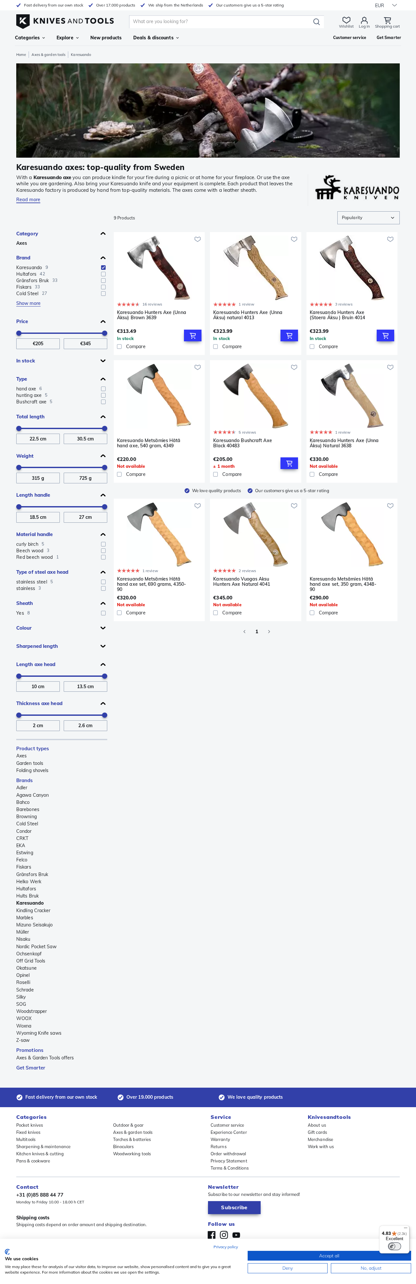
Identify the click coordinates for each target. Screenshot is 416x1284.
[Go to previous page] (244, 631)
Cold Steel (27, 824)
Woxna (24, 1026)
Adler (22, 788)
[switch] (394, 1246)
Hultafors (26, 889)
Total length (30, 416)
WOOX (24, 1018)
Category (27, 233)
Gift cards (317, 1132)
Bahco (23, 802)
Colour (24, 628)
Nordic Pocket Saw (36, 947)
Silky (21, 997)
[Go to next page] (269, 631)
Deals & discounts (153, 38)
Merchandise (320, 1139)
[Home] (65, 20)
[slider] (18, 333)
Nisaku (23, 939)
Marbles (24, 918)
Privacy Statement (229, 1160)
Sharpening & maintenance (43, 1146)
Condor (24, 831)
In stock (25, 361)
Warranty (220, 1139)
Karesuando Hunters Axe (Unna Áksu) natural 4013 (247, 315)
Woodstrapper (31, 1011)
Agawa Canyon (32, 795)
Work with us (321, 1146)
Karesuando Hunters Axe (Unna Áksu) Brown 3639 (151, 315)
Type (21, 379)
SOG (21, 1004)
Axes (21, 243)
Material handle (34, 534)
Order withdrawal (228, 1153)
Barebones (27, 809)
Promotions (30, 1050)
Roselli (23, 982)
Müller (22, 932)
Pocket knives (29, 1125)
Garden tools (29, 763)
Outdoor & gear (128, 1125)
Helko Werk (28, 881)
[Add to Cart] (193, 335)
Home (21, 54)
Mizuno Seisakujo (34, 925)
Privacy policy (226, 1246)
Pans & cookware (33, 1160)
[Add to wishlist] (197, 239)
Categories (27, 38)
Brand (23, 258)
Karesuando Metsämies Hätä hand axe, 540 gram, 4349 (149, 443)
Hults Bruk (27, 896)
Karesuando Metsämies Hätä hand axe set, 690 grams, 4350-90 (151, 584)
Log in (364, 26)
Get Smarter (30, 1068)
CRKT (22, 838)
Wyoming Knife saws (38, 1033)
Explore (65, 38)
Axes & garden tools (48, 54)
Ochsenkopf (29, 954)
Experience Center (229, 1132)
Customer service (227, 1125)
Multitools (25, 1139)
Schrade (25, 990)
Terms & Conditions (230, 1168)
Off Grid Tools (30, 961)
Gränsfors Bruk (32, 874)
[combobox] (368, 217)
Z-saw (23, 1040)
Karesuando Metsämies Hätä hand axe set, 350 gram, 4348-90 (343, 584)
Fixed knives (28, 1132)
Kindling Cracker (33, 910)
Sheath (24, 603)
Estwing (24, 853)
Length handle (33, 495)
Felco (22, 860)
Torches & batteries (132, 1139)
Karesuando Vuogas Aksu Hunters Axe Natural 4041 (241, 581)
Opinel (23, 975)
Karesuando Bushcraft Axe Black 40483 (242, 443)
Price (22, 321)
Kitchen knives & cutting (40, 1153)
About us (317, 1125)
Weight (25, 456)
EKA (20, 845)
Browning (26, 816)
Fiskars (23, 867)
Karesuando (30, 903)
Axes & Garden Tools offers (45, 1058)
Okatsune (26, 968)
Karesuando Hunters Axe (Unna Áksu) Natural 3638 (344, 443)
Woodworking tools (132, 1153)
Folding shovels (32, 770)
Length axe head (36, 664)
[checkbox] (103, 267)
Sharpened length (37, 646)
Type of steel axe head (42, 572)
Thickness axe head (39, 703)
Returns (219, 1146)
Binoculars (123, 1146)
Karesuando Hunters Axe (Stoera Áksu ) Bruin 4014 (337, 315)
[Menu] (406, 1229)
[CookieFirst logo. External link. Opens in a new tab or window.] (7, 1252)
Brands (24, 780)
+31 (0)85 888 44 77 (39, 1195)
